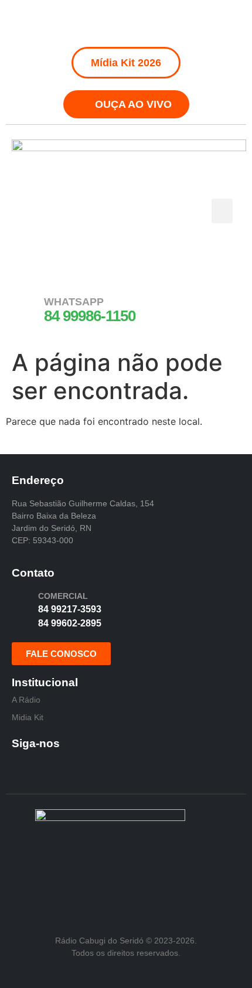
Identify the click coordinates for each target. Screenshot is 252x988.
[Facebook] (86, 23)
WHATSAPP (74, 302)
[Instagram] (113, 23)
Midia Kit (27, 717)
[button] (222, 211)
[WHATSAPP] (26, 308)
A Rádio (26, 699)
